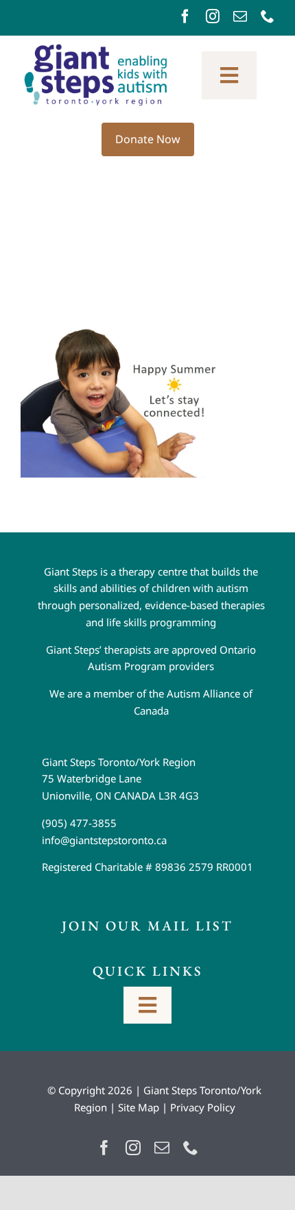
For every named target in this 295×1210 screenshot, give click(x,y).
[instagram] (213, 16)
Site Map (138, 1107)
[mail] (240, 16)
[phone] (267, 16)
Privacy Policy (202, 1107)
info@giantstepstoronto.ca (104, 840)
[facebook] (185, 16)
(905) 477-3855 (79, 823)
